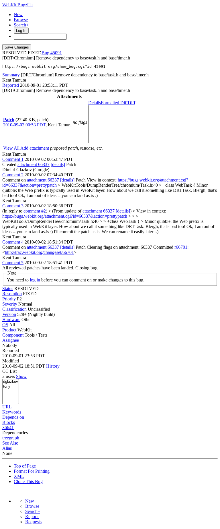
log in (35, 279)
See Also (10, 443)
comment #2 (34, 210)
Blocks (8, 422)
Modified (10, 360)
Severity (9, 304)
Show (21, 376)
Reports (32, 516)
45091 (56, 52)
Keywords (11, 412)
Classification (14, 309)
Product (9, 329)
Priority (9, 298)
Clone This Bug (28, 481)
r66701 (180, 247)
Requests (33, 521)
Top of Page (25, 466)
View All (11, 148)
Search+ (21, 24)
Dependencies (15, 432)
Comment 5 (12, 262)
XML (19, 476)
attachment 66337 (33, 164)
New (18, 14)
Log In (21, 30)
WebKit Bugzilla (17, 4)
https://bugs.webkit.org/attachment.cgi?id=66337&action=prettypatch (64, 216)
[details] (58, 164)
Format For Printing (32, 471)
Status (7, 288)
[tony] (11, 386)
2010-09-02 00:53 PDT (24, 124)
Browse (21, 19)
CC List (9, 371)
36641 (8, 427)
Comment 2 (12, 174)
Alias (7, 448)
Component (12, 335)
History (53, 366)
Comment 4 (12, 242)
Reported (10, 85)
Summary (11, 74)
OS (5, 324)
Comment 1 (12, 159)
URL (7, 406)
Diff (131, 102)
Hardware (11, 319)
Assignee (10, 340)
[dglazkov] (11, 381)
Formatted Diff (114, 102)
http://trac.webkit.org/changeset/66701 (39, 252)
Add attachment (34, 148)
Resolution (12, 293)
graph (14, 437)
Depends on (13, 417)
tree (5, 437)
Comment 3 (12, 205)
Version (9, 314)
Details (94, 102)
